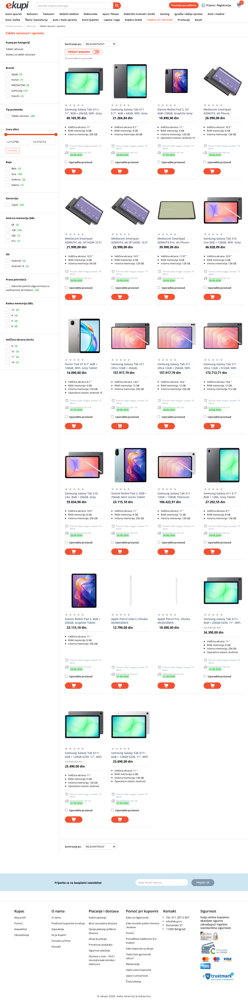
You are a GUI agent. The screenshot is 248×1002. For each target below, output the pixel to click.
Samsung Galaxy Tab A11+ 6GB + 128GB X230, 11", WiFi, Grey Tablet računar (83, 755)
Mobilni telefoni (69, 14)
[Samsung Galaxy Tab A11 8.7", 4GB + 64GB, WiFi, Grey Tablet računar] (130, 81)
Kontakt (56, 946)
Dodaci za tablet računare (20, 54)
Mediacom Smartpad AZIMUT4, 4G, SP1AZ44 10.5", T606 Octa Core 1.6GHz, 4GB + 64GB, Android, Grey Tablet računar (84, 240)
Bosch (198, 20)
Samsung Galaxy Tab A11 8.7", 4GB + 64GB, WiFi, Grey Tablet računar (129, 111)
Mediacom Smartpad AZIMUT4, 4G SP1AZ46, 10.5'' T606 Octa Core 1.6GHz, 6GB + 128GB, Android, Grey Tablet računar (129, 240)
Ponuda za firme (61, 941)
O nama (56, 917)
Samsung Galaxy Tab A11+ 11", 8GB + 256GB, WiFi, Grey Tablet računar (83, 111)
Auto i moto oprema (65, 20)
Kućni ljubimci (90, 20)
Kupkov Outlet (133, 20)
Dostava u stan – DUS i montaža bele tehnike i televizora (102, 960)
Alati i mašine (216, 14)
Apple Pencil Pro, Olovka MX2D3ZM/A (174, 621)
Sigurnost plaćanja (99, 950)
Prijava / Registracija (218, 5)
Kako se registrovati (137, 917)
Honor (15, 79)
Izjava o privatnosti (137, 975)
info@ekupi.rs (174, 921)
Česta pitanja (133, 981)
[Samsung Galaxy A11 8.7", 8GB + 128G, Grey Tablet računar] (223, 465)
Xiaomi (15, 96)
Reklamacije (133, 964)
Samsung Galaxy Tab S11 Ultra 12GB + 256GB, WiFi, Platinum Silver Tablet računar (174, 366)
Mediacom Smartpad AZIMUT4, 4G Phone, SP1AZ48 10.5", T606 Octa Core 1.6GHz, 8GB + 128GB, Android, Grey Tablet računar (221, 111)
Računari (32, 14)
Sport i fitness (110, 14)
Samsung (16, 90)
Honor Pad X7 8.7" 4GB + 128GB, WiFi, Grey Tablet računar (81, 366)
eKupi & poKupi (98, 939)
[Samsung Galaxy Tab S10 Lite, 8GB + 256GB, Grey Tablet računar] (84, 465)
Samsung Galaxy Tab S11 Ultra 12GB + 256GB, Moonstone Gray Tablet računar (127, 366)
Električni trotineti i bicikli (139, 14)
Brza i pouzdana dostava (103, 923)
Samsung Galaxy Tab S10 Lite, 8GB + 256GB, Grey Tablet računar (81, 495)
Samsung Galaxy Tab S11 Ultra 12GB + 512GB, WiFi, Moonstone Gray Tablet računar (220, 366)
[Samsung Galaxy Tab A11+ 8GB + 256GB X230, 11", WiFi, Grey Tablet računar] (223, 590)
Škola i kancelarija (36, 20)
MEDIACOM (18, 85)
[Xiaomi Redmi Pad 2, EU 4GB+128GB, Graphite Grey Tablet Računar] (176, 81)
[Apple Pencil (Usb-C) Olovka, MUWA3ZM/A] (130, 590)
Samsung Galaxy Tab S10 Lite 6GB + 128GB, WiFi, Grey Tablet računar (222, 240)
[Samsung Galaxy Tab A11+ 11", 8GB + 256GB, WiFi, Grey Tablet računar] (84, 81)
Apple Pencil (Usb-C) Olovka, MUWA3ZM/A (129, 621)
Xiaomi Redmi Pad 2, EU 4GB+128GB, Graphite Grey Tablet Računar (175, 111)
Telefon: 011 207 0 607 (160, 20)
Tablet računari (14, 49)
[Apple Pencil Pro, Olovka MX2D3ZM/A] (177, 590)
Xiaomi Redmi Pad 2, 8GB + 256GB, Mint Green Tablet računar (129, 495)
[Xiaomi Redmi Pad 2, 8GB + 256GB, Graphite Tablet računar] (84, 590)
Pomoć (18, 923)
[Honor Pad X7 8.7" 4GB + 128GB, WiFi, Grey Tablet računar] (84, 335)
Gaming (164, 14)
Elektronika (90, 14)
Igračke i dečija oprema (188, 14)
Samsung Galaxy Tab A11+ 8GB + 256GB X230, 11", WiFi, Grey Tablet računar (222, 621)
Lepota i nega (112, 20)
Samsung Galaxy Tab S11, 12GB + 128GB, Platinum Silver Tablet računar (174, 495)
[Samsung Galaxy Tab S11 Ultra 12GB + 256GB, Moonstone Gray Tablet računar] (130, 335)
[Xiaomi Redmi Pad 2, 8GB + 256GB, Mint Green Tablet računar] (130, 465)
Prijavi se (202, 882)
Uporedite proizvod (80, 162)
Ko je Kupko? (59, 935)
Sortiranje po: (73, 44)
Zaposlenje (58, 929)
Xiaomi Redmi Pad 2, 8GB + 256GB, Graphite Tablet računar (82, 621)
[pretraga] (117, 5)
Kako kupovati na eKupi (139, 948)
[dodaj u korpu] (73, 171)
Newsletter (20, 929)
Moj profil (20, 917)
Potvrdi (12, 150)
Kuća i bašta (12, 20)
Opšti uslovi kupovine (138, 970)
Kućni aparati (13, 14)
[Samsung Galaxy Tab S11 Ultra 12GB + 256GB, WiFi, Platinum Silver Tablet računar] (177, 335)
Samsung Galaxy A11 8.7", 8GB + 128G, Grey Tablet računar (221, 495)
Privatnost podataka (100, 944)
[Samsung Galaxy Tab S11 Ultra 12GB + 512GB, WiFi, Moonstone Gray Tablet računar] (223, 335)
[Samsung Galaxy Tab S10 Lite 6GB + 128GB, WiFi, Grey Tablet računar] (223, 210)
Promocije (184, 20)
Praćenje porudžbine (183, 5)
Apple (14, 74)
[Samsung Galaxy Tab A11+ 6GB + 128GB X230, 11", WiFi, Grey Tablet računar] (84, 724)
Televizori (48, 14)
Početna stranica (13, 26)
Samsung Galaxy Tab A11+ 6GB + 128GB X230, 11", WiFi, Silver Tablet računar (130, 755)
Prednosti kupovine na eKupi (68, 923)
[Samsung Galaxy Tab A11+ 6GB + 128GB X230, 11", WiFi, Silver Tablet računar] (130, 724)
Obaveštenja (21, 935)
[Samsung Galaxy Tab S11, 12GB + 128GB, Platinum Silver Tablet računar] (177, 465)
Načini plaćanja (97, 917)
